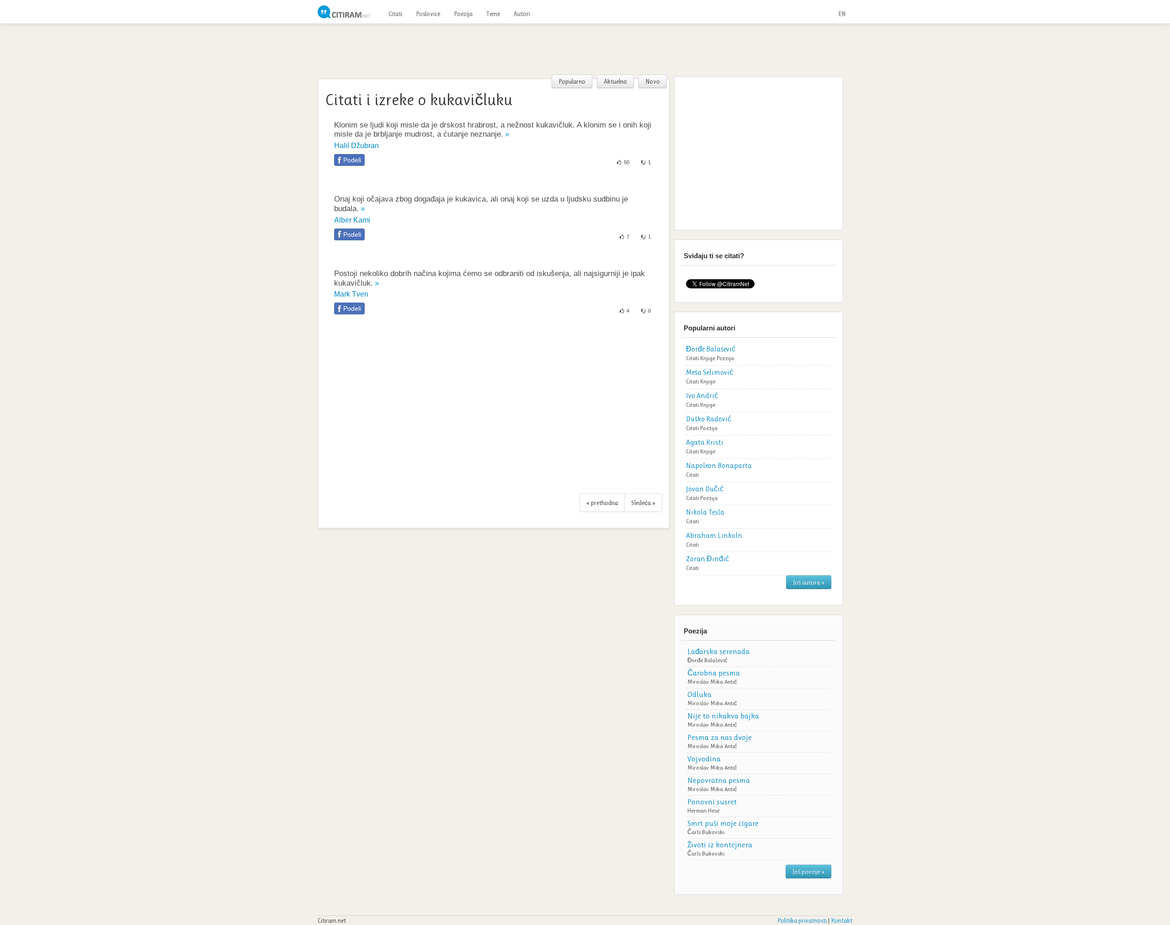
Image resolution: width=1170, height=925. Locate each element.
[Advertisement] (585, 48)
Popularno (571, 81)
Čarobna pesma (713, 672)
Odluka (699, 694)
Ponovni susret (712, 801)
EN (842, 13)
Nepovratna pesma (718, 780)
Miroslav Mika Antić (712, 681)
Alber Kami (352, 220)
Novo (652, 81)
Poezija (463, 13)
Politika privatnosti (802, 920)
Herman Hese (703, 810)
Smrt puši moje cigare (723, 823)
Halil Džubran (356, 145)
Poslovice (428, 13)
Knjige (707, 358)
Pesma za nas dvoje (719, 737)
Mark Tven (351, 294)
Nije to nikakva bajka (723, 715)
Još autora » (808, 582)
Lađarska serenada (718, 651)
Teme (493, 13)
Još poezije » (808, 871)
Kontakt (841, 920)
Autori (522, 13)
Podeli (352, 160)
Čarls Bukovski (705, 832)
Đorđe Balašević (707, 660)
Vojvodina (704, 758)
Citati (395, 13)
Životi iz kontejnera (719, 844)
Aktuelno (615, 81)
